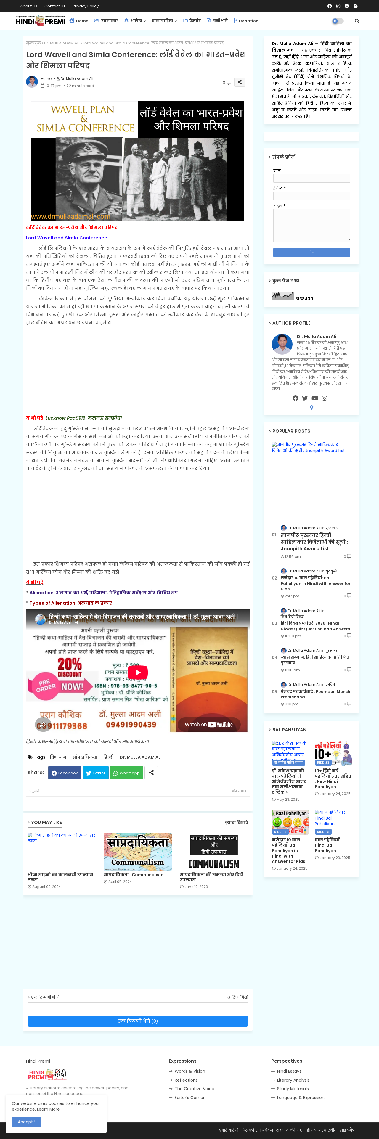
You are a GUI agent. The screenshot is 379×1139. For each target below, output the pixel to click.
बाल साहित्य (162, 21)
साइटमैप (347, 1130)
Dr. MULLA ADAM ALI (62, 43)
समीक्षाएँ (220, 21)
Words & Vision (190, 1071)
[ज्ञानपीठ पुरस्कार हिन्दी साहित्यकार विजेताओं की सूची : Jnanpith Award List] (312, 480)
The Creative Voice (194, 1089)
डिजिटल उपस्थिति (321, 1130)
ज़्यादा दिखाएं (236, 823)
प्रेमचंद (195, 21)
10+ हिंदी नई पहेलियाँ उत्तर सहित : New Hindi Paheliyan (333, 779)
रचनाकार (109, 21)
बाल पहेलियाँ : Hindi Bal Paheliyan (328, 845)
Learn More (48, 1109)
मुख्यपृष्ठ (33, 43)
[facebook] (295, 398)
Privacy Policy (86, 6)
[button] (357, 21)
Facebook (68, 773)
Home (81, 21)
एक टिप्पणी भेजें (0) (138, 1021)
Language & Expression (301, 1098)
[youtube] (314, 398)
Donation (248, 21)
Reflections (186, 1080)
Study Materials (293, 1089)
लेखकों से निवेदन (257, 1130)
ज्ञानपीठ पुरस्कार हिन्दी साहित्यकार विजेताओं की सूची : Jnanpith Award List (314, 542)
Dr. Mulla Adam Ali (293, 43)
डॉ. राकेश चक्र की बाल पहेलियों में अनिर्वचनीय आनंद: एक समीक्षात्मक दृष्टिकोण (290, 781)
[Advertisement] (138, 370)
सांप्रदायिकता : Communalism (133, 874)
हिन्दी (108, 757)
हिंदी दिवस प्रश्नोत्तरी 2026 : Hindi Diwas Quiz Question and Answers (315, 626)
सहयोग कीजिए (289, 1130)
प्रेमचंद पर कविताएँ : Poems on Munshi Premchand (316, 694)
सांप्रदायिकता (84, 757)
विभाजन (58, 757)
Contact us (55, 6)
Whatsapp (130, 773)
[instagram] (324, 398)
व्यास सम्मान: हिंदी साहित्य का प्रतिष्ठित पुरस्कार (315, 660)
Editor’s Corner (190, 1098)
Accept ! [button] (26, 1122)
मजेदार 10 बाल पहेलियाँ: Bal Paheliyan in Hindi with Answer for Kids (316, 583)
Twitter (99, 773)
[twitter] (305, 398)
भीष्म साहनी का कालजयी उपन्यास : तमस (61, 877)
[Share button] (151, 772)
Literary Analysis (293, 1080)
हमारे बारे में (228, 1130)
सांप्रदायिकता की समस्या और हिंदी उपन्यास (211, 877)
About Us (29, 6)
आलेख (135, 21)
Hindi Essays (289, 1071)
